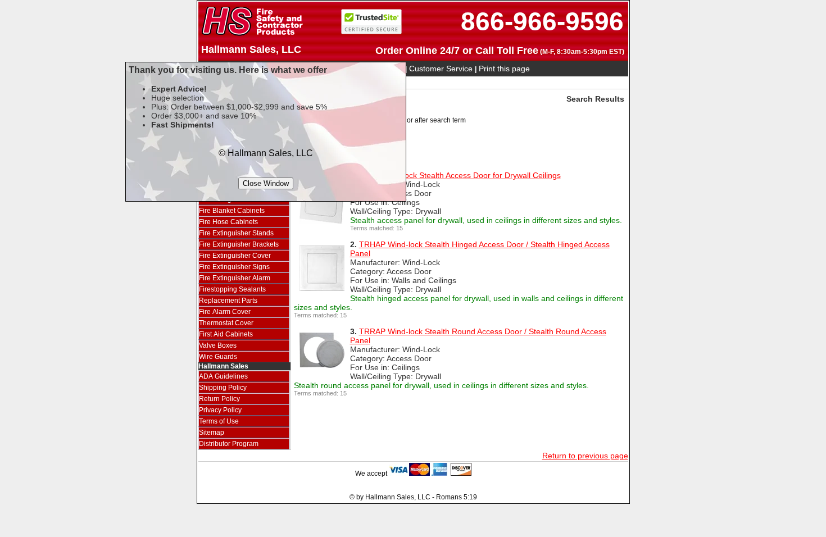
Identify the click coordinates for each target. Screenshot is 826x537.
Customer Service (442, 68)
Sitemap (211, 432)
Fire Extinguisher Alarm (234, 278)
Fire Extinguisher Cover (235, 256)
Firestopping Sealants (232, 289)
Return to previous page (585, 455)
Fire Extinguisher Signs (234, 267)
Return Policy (219, 399)
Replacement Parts (228, 300)
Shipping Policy (223, 388)
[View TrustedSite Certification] (371, 31)
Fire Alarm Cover (225, 312)
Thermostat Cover (226, 323)
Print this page (504, 68)
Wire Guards (218, 357)
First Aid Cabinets (226, 334)
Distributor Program (228, 444)
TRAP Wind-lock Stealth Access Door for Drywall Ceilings (460, 175)
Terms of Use (219, 421)
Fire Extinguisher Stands (236, 233)
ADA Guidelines (223, 376)
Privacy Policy (220, 410)
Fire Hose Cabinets (228, 222)
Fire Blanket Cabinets (232, 211)
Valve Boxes (218, 345)
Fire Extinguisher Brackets (239, 244)
